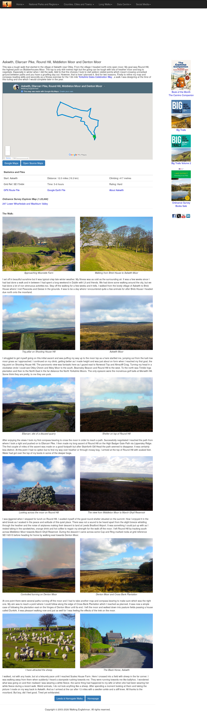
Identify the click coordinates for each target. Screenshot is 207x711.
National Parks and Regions (43, 4)
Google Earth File (56, 190)
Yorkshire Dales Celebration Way (96, 76)
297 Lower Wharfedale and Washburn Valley (25, 203)
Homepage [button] (93, 698)
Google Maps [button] (11, 163)
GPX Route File (12, 190)
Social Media (142, 4)
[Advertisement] (103, 34)
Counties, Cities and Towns (78, 4)
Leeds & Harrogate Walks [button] (70, 698)
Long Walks (105, 4)
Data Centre (123, 4)
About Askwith (116, 190)
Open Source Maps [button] (33, 163)
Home (19, 4)
